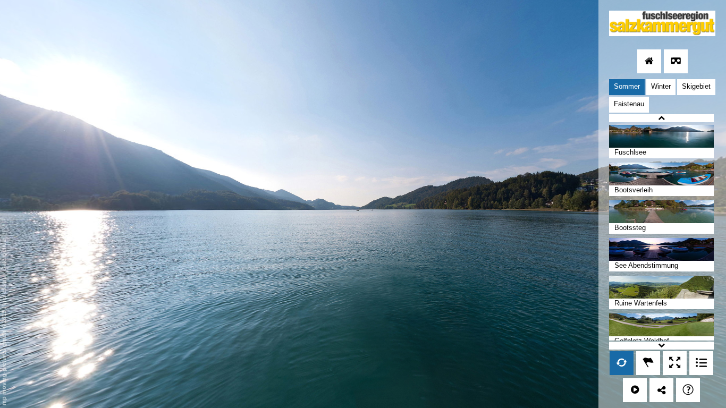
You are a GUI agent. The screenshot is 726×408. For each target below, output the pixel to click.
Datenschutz (4, 254)
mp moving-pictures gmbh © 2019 (4, 357)
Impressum (4, 290)
